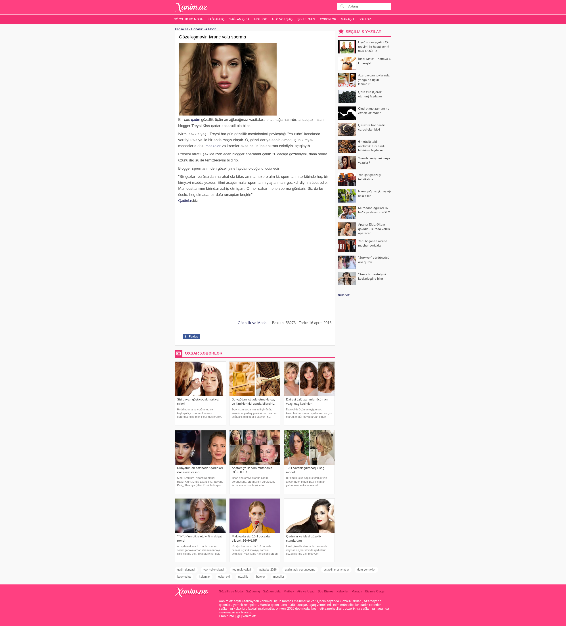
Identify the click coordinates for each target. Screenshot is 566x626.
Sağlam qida (239, 19)
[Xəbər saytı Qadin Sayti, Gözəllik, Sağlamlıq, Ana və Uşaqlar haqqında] (191, 7)
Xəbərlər (328, 19)
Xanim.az (181, 29)
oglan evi (224, 576)
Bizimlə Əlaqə (374, 591)
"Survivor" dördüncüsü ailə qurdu (373, 260)
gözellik (243, 576)
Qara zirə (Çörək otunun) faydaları (370, 94)
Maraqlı (347, 19)
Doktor (365, 19)
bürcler (260, 576)
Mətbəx (260, 19)
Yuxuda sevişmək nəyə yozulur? (374, 160)
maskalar (213, 146)
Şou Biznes (306, 19)
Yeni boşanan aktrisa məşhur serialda (372, 243)
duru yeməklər (366, 569)
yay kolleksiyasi (213, 569)
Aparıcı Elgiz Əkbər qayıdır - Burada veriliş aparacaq (374, 229)
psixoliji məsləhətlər (336, 569)
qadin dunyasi (186, 569)
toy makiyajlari (241, 569)
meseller (278, 576)
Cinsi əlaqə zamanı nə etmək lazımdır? (373, 111)
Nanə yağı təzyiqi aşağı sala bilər (374, 193)
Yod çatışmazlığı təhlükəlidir (369, 177)
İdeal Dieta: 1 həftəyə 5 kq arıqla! (374, 61)
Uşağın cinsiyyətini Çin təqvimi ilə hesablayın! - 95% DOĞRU (374, 46)
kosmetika (184, 576)
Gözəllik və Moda (188, 19)
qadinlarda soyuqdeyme (300, 569)
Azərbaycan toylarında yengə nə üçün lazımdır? (374, 80)
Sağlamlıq (216, 19)
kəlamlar (204, 576)
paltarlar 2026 (268, 569)
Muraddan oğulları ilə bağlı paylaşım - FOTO (374, 210)
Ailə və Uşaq (282, 19)
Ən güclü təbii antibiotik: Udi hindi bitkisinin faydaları (371, 146)
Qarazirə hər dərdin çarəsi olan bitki (372, 127)
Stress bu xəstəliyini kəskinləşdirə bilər (372, 276)
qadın (195, 120)
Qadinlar (185, 201)
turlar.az (344, 295)
